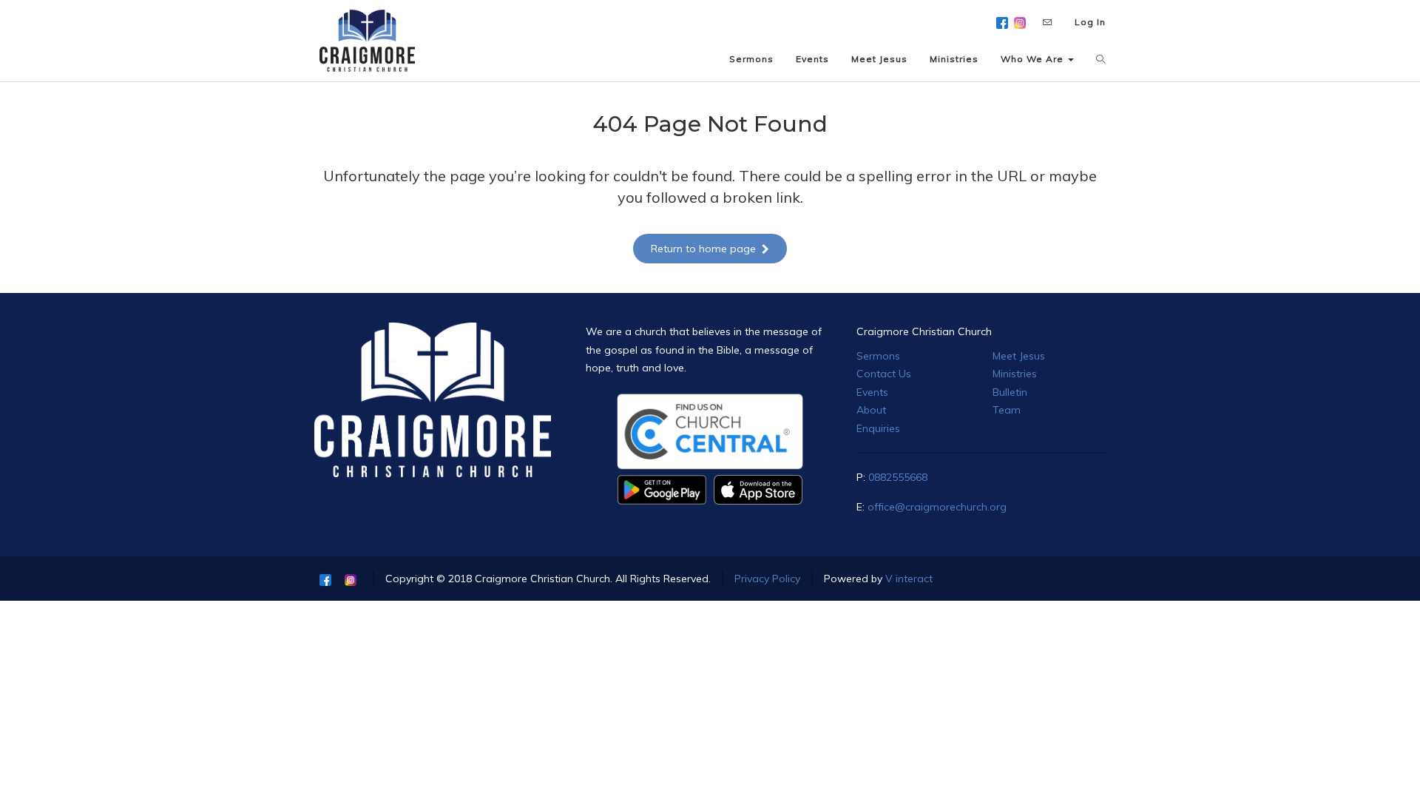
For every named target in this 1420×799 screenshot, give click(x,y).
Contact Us (883, 373)
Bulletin (1010, 392)
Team (1007, 410)
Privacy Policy (767, 578)
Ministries (1015, 373)
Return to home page (703, 248)
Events (872, 392)
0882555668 (897, 477)
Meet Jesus (1019, 356)
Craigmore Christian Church (924, 331)
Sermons (878, 356)
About (871, 410)
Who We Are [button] (1033, 58)
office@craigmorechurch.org (937, 506)
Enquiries (878, 428)
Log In (1090, 21)
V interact (909, 578)
